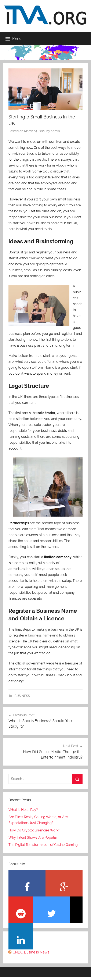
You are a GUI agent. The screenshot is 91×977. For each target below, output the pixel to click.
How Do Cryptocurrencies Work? (34, 830)
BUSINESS (22, 696)
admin (55, 131)
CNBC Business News (30, 952)
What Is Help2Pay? (23, 810)
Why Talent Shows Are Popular (32, 837)
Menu (16, 38)
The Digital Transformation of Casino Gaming (43, 845)
